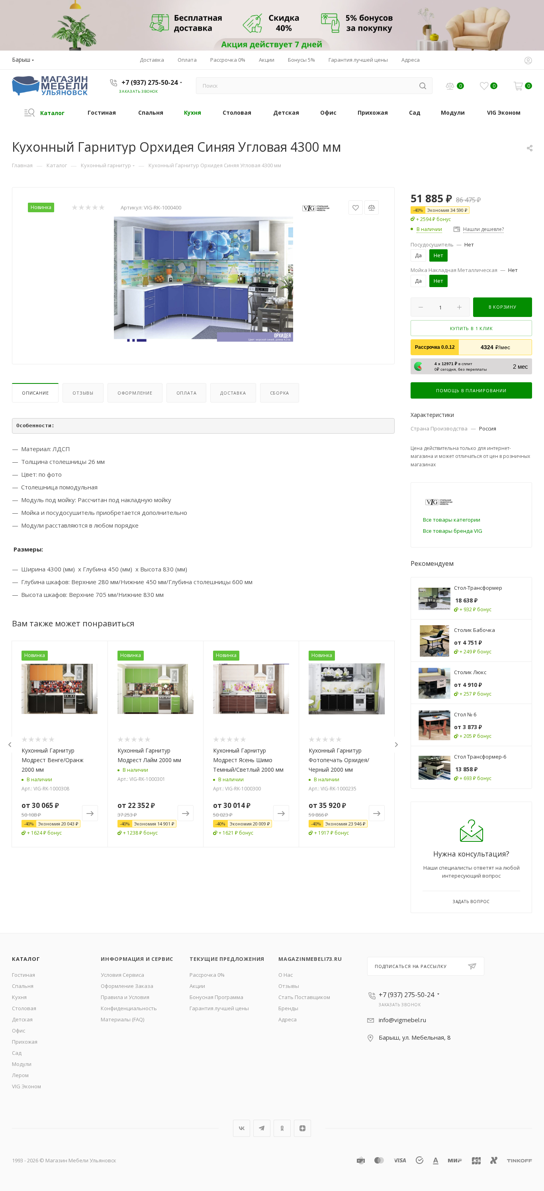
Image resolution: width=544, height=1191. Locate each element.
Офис (18, 1030)
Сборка (280, 393)
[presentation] (10, 745)
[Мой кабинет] (528, 61)
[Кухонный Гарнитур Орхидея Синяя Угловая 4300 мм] (203, 279)
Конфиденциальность (129, 1008)
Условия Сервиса (122, 974)
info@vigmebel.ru (402, 1020)
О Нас (285, 974)
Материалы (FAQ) (122, 1019)
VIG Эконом (26, 1086)
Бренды (288, 1008)
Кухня (19, 997)
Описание (35, 393)
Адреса (287, 1019)
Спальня (22, 986)
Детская (22, 1019)
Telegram (261, 1128)
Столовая (24, 1008)
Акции (197, 986)
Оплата (186, 393)
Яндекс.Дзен (302, 1128)
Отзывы (83, 393)
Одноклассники (282, 1128)
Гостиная (23, 974)
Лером (20, 1075)
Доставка (233, 393)
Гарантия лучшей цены (219, 1008)
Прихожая (24, 1041)
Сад (17, 1052)
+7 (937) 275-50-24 (149, 82)
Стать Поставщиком (304, 997)
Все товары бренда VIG (452, 530)
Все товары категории (451, 519)
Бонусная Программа (216, 997)
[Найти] (422, 85)
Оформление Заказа (127, 986)
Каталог (26, 958)
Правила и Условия (125, 997)
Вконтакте (241, 1128)
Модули (21, 1064)
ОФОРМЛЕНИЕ (135, 393)
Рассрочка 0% (207, 974)
